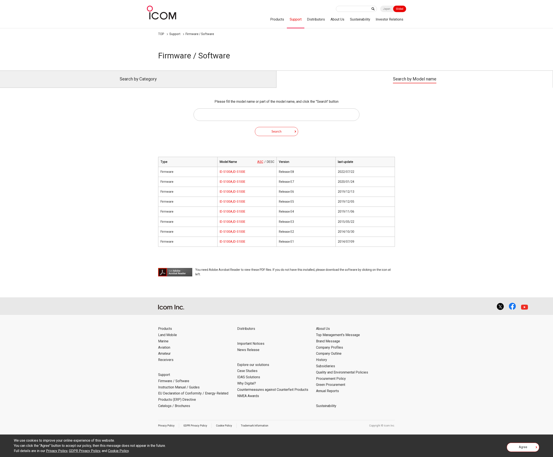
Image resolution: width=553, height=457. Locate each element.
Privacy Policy (166, 425)
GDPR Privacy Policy (195, 425)
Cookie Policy (224, 425)
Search (276, 131)
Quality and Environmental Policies (342, 372)
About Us (337, 19)
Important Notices (250, 344)
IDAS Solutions (248, 377)
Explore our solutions (253, 365)
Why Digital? (246, 383)
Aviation (164, 347)
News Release (248, 350)
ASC (260, 162)
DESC (270, 162)
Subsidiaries (325, 366)
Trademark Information (254, 425)
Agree (523, 447)
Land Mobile (167, 335)
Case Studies (247, 371)
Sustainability (360, 19)
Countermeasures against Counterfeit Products (272, 390)
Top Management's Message (338, 335)
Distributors (316, 19)
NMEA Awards (248, 396)
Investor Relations (389, 19)
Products (277, 19)
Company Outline (329, 353)
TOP (161, 34)
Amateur (164, 353)
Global (399, 8)
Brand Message (328, 341)
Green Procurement (330, 385)
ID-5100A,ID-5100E (232, 171)
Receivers (165, 360)
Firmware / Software (200, 34)
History (321, 360)
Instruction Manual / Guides (179, 387)
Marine (163, 341)
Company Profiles (329, 347)
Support (296, 19)
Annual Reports (327, 391)
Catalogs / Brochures (174, 406)
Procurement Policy (331, 379)
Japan (386, 8)
